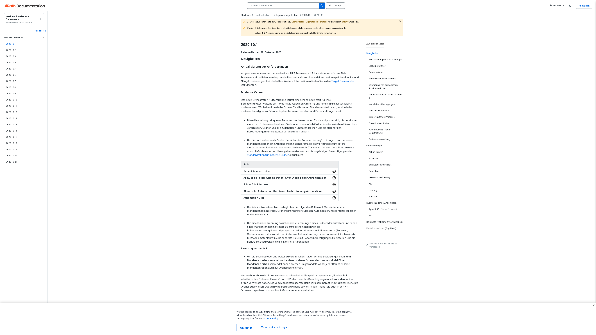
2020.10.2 (11, 50)
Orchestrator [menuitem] (262, 15)
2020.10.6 (11, 74)
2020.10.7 (11, 81)
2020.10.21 (11, 161)
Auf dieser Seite (375, 43)
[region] (298, 319)
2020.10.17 (11, 136)
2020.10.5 (11, 68)
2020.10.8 (11, 87)
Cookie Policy (271, 318)
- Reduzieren (40, 30)
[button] (24, 44)
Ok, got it (246, 328)
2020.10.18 (11, 143)
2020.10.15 (11, 124)
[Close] (593, 305)
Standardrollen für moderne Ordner (268, 155)
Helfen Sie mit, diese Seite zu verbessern (383, 245)
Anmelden (584, 5)
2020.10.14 (11, 118)
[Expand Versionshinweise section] (43, 37)
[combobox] (284, 5)
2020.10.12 (11, 112)
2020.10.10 (11, 99)
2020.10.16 (11, 130)
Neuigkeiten (250, 59)
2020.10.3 (11, 56)
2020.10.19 (11, 149)
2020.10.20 (11, 155)
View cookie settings (274, 327)
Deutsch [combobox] (556, 5)
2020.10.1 (319, 15)
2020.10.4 (11, 62)
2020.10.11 (11, 105)
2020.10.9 (11, 93)
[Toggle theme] (570, 5)
